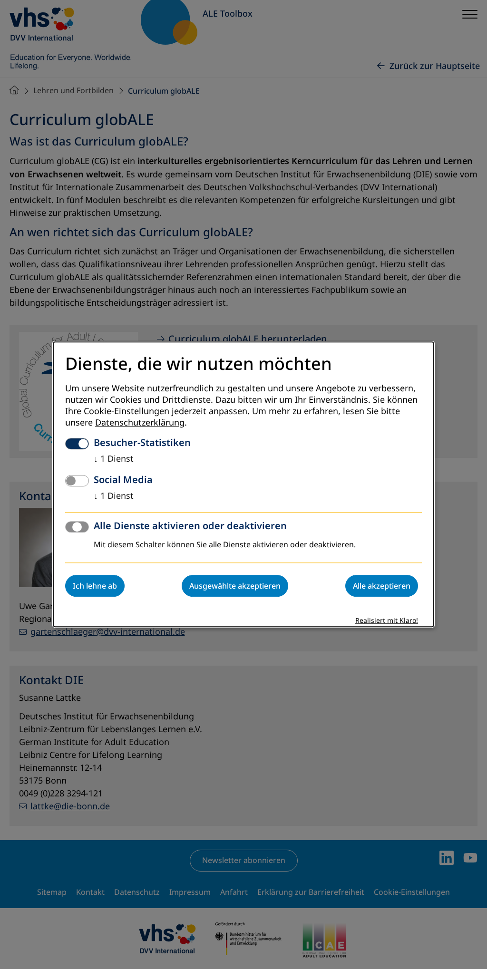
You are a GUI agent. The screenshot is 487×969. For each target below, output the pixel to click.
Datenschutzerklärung (140, 423)
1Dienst (114, 459)
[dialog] (243, 484)
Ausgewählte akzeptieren (235, 586)
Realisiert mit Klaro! (386, 621)
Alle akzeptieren (381, 586)
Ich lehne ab (95, 586)
